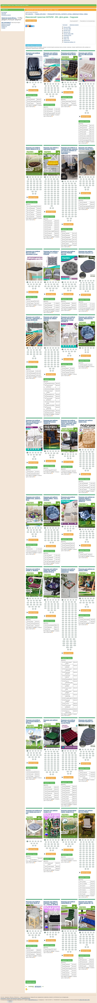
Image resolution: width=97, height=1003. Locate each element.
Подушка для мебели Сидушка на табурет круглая (50, 318)
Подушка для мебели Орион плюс (86, 421)
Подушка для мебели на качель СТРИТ (86, 569)
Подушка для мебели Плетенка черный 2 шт (86, 252)
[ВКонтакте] (26, 26)
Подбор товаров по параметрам (33, 45)
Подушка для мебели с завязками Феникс (51, 148)
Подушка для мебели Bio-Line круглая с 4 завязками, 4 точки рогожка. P (68, 319)
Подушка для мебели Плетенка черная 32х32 (86, 148)
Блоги (13, 5)
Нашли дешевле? (74, 21)
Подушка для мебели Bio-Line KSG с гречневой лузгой (33, 253)
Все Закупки (4, 12)
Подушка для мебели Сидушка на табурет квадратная (68, 570)
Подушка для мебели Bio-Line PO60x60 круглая (68, 253)
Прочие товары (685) (68, 33)
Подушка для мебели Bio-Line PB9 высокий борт (86, 54)
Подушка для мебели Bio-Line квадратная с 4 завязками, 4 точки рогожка (33, 422)
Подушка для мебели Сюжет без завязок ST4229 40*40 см (50, 570)
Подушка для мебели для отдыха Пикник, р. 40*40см (33, 721)
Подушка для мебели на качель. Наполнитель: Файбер (86, 318)
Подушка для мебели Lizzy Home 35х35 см (33, 902)
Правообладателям (25, 998)
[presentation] (65, 24)
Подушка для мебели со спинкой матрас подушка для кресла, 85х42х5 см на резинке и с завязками (69, 150)
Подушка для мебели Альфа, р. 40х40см (33, 569)
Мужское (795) (67, 32)
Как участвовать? (6, 22)
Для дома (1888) (67, 28)
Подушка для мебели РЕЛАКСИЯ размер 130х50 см (50, 422)
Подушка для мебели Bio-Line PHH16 (86, 811)
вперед (38, 986)
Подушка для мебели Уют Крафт (33, 53)
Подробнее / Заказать (32, 95)
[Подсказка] (34, 106)
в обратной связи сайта (84, 999)
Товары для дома (40, 14)
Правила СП (4, 26)
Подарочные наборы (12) (69, 42)
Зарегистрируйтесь (8, 18)
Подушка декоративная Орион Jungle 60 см (68, 811)
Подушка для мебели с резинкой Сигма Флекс (68, 53)
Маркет (27, 5)
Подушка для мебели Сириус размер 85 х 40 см (86, 903)
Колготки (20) (67, 40)
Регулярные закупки (6, 15)
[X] (30, 26)
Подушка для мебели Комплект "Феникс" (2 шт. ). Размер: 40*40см (50, 903)
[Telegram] (33, 26)
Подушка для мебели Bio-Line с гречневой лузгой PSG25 (68, 721)
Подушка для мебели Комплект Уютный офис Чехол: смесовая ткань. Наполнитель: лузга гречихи (69, 423)
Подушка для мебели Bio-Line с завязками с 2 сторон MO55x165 (34, 318)
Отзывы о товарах (31, 20)
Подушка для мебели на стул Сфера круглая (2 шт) (34, 812)
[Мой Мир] (32, 26)
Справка (3, 28)
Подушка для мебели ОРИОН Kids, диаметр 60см (33, 498)
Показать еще (31, 982)
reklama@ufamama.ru (33, 999)
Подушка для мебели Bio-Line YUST (68, 497)
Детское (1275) (67, 30)
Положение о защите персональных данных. (11, 998)
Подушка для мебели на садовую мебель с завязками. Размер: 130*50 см (86, 499)
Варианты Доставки (6, 24)
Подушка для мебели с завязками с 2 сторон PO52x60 (51, 253)
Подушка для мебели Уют (50, 720)
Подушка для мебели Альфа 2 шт (50, 811)
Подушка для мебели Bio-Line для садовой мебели (50, 54)
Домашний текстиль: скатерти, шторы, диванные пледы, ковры (68, 14)
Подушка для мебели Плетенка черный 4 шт (86, 720)
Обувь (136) (66, 38)
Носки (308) (66, 37)
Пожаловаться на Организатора (87, 21)
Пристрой (3, 13)
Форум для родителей (20, 5)
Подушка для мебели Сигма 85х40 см (68, 902)
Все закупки (29, 14)
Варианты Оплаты (5, 25)
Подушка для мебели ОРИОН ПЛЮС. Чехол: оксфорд (50, 498)
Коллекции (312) (67, 35)
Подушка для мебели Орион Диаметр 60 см (33, 148)
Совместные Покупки (6, 5)
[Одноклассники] (28, 26)
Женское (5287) (67, 27)
